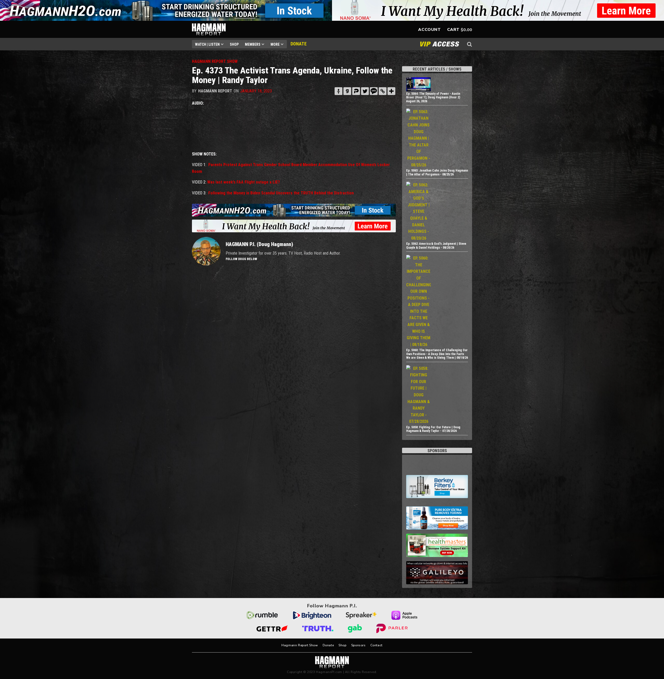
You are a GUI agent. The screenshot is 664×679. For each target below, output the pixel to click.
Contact (376, 645)
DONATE (298, 43)
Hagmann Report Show (299, 645)
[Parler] (356, 91)
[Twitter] (365, 91)
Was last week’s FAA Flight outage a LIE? (243, 182)
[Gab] (347, 91)
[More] (391, 91)
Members (252, 44)
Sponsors (358, 645)
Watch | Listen (207, 44)
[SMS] (374, 91)
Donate (328, 645)
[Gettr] (338, 91)
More (275, 44)
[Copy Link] (382, 91)
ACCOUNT (429, 29)
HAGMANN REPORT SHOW (215, 61)
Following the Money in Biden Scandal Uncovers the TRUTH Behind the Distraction (281, 193)
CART (453, 29)
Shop (234, 44)
